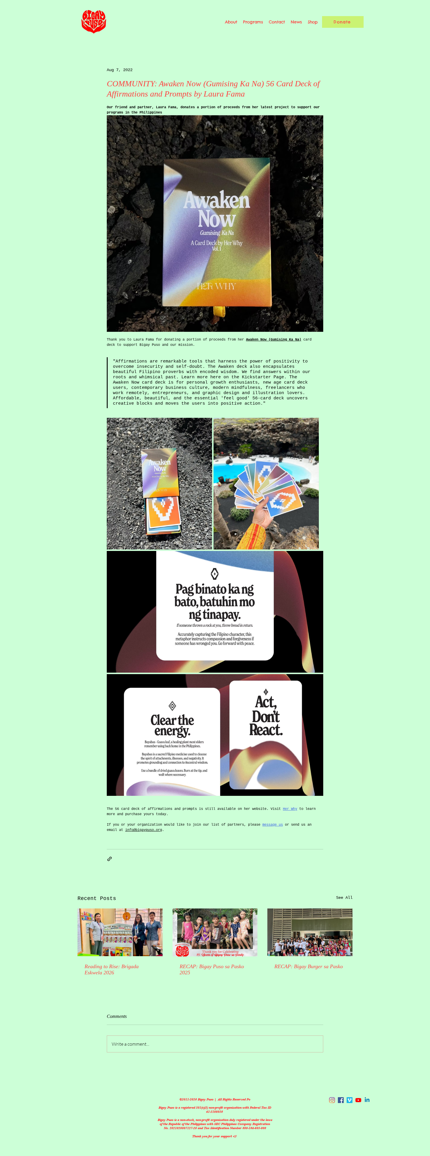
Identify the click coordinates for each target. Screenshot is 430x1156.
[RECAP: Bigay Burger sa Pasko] (309, 932)
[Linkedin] (367, 1100)
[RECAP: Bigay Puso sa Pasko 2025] (215, 932)
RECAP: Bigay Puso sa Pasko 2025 (212, 969)
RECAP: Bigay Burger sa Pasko (308, 966)
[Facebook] (341, 1100)
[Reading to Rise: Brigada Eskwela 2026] (120, 932)
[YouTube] (358, 1100)
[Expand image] (159, 483)
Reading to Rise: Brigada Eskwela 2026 (112, 969)
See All (344, 897)
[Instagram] (332, 1100)
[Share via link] (109, 859)
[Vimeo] (349, 1100)
